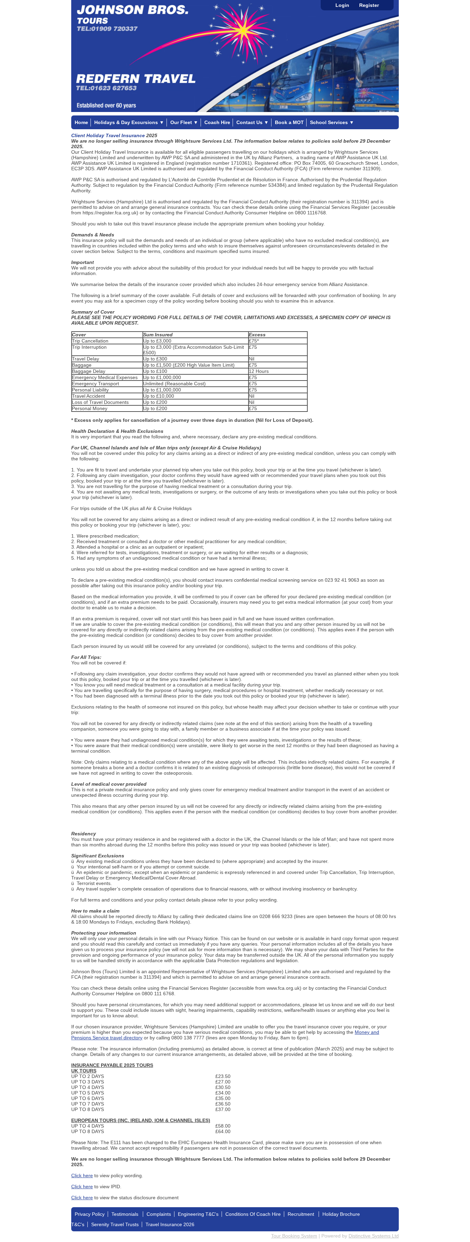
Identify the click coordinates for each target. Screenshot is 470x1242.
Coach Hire (217, 122)
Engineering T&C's (198, 1214)
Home (81, 122)
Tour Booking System (294, 1236)
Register (369, 5)
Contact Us (252, 122)
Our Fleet (184, 122)
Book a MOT (289, 122)
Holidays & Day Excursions (129, 122)
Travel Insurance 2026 (170, 1224)
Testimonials (125, 1214)
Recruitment (302, 1214)
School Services (332, 122)
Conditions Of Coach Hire (253, 1214)
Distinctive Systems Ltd (374, 1236)
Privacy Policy (90, 1214)
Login (342, 5)
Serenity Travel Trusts (115, 1224)
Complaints (159, 1214)
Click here (82, 1175)
